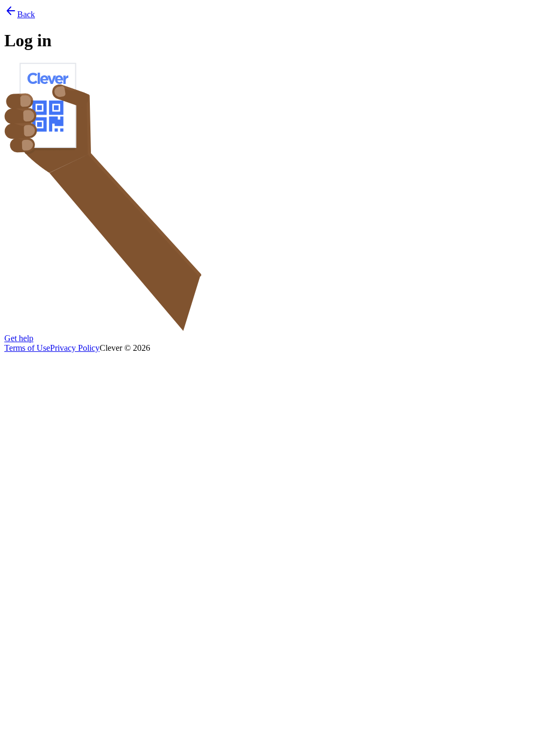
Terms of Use (27, 347)
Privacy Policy (75, 347)
